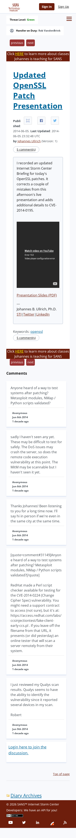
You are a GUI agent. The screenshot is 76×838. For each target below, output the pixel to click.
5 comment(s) (26, 150)
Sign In (47, 7)
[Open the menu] (69, 19)
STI (19, 314)
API (43, 810)
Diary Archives (26, 795)
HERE (19, 53)
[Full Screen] (28, 121)
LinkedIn (43, 314)
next (30, 43)
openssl (36, 331)
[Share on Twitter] (55, 121)
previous (17, 43)
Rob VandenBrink (49, 30)
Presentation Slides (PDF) (37, 295)
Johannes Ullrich (29, 141)
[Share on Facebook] (41, 121)
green (31, 19)
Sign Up (63, 7)
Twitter (28, 314)
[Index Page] (13, 6)
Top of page (61, 774)
